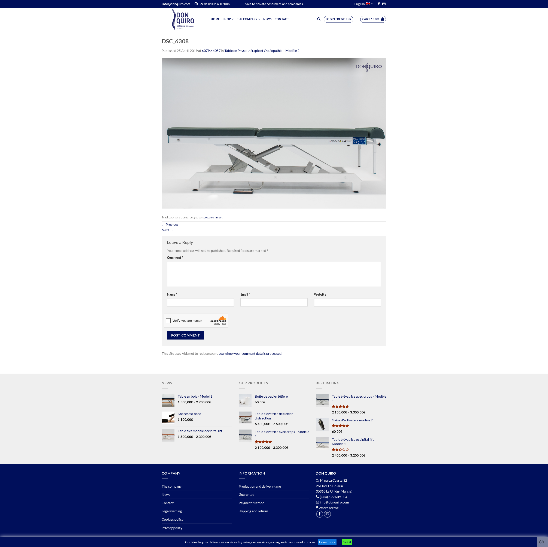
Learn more (327, 542)
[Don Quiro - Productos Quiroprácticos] (183, 19)
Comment (175, 257)
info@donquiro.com (334, 502)
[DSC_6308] (274, 133)
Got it (347, 542)
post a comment (213, 217)
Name (172, 294)
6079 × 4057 (211, 50)
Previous (170, 224)
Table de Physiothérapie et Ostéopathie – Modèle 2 (261, 50)
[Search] (318, 19)
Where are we (328, 508)
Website (320, 294)
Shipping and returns (253, 511)
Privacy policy (172, 528)
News (267, 19)
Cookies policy (172, 519)
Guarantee (246, 494)
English (359, 4)
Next (167, 230)
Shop (227, 19)
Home (215, 19)
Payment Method (251, 503)
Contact (282, 19)
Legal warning (172, 511)
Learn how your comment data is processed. (250, 353)
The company (247, 19)
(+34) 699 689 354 (333, 497)
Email (245, 294)
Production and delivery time (260, 486)
